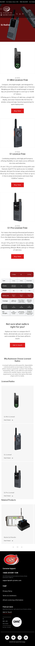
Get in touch (17, 345)
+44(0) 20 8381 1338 (10, 573)
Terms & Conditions (10, 595)
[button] (17, 14)
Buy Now (17, 111)
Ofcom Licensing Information (13, 600)
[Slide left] (13, 547)
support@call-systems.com (8, 14)
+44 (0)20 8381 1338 (7, 13)
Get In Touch (7, 612)
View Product (7, 420)
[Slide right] (22, 547)
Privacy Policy (7, 591)
